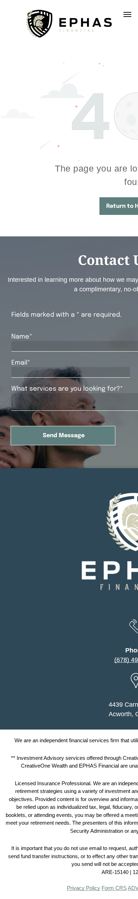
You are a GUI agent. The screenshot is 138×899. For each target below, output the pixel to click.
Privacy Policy (83, 888)
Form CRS (114, 888)
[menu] (127, 14)
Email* (20, 363)
